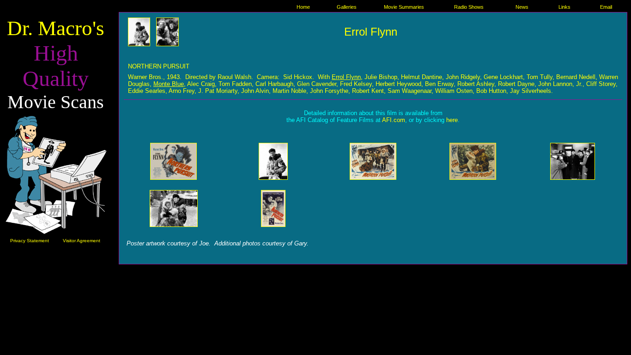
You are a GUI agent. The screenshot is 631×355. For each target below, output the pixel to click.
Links (564, 7)
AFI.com (393, 119)
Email (606, 7)
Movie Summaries (404, 7)
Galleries (347, 7)
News (522, 7)
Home (303, 7)
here (452, 119)
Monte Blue (168, 83)
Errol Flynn (370, 31)
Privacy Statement (29, 240)
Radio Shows (469, 7)
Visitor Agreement (81, 240)
